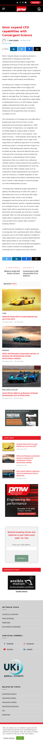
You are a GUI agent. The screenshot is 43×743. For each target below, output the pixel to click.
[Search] (39, 8)
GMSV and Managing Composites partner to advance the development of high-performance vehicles (20, 355)
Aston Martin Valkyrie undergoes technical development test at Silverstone (27, 473)
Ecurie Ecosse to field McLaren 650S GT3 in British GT (30, 273)
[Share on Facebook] (29, 49)
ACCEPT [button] (20, 738)
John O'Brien (14, 40)
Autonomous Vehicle (9, 702)
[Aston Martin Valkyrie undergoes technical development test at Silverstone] (21, 376)
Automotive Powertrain (10, 706)
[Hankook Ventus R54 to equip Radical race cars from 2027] (21, 300)
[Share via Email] (37, 49)
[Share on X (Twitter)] (21, 49)
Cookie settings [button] (9, 738)
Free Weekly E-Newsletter (11, 626)
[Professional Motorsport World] (22, 8)
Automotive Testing (9, 698)
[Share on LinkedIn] (13, 49)
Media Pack (6, 622)
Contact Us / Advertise (10, 614)
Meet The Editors (8, 618)
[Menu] (3, 8)
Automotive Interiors (9, 694)
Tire (3, 710)
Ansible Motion (21, 591)
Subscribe (35, 2)
